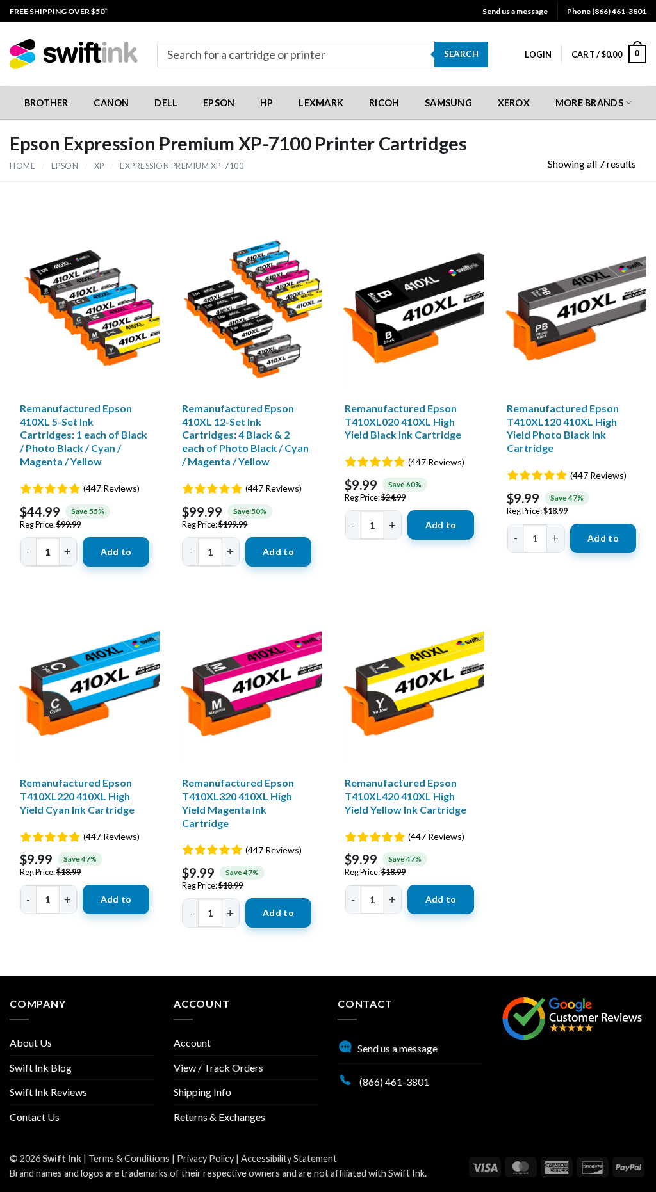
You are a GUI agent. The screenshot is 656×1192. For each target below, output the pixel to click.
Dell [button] (165, 102)
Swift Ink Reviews (48, 1092)
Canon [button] (111, 102)
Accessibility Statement (289, 1158)
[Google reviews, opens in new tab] (572, 1017)
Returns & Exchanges (219, 1117)
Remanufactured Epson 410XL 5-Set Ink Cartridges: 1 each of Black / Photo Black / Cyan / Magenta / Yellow (83, 434)
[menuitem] (59, 11)
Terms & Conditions (129, 1158)
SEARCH (461, 54)
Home (22, 166)
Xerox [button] (514, 102)
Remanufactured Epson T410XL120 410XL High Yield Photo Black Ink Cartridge (563, 428)
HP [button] (267, 102)
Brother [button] (46, 102)
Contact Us (35, 1117)
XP (99, 166)
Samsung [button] (448, 102)
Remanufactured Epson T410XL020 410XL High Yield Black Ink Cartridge (403, 421)
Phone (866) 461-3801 (606, 11)
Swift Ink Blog (41, 1067)
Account (192, 1042)
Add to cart (116, 556)
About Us (31, 1042)
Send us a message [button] (515, 11)
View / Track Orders (218, 1067)
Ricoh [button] (384, 102)
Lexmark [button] (321, 102)
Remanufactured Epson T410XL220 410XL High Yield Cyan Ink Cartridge (77, 796)
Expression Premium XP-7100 (181, 166)
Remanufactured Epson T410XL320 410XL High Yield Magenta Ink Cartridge (238, 802)
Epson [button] (218, 102)
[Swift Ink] (74, 54)
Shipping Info (202, 1092)
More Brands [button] (589, 102)
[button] (538, 54)
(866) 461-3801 (393, 1081)
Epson (65, 166)
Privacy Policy (205, 1158)
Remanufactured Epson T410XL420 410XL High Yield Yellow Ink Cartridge (405, 796)
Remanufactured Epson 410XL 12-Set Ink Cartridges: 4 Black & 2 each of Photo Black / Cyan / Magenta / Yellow (245, 434)
